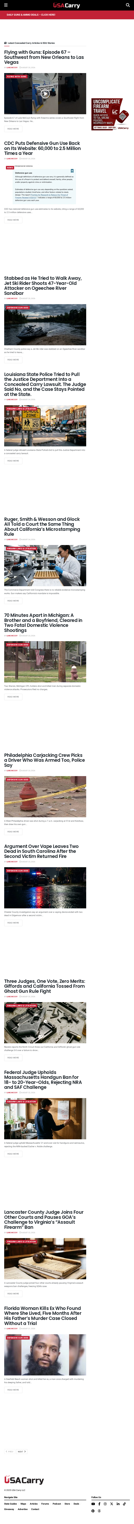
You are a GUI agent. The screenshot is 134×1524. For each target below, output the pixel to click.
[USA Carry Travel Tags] (110, 114)
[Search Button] (128, 5)
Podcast (57, 1503)
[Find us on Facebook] (99, 1504)
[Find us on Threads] (99, 1511)
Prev (10, 1451)
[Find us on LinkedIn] (118, 1504)
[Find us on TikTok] (124, 1504)
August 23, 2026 (28, 636)
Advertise (23, 1509)
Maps (23, 1503)
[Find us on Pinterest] (92, 1511)
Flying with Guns (16, 76)
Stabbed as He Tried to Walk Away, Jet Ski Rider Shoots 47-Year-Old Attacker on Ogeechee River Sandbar (43, 285)
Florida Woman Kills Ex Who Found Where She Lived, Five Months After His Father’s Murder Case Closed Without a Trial (42, 1316)
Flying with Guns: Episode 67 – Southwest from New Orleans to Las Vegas (44, 57)
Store (67, 1503)
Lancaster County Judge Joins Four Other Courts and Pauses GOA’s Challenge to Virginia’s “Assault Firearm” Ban (44, 1219)
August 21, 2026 (28, 1328)
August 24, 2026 (28, 399)
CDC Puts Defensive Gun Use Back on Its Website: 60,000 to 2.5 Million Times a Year (42, 148)
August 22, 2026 (28, 996)
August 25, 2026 (28, 67)
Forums (45, 1503)
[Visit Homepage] (66, 5)
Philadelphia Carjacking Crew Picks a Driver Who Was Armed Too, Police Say (44, 760)
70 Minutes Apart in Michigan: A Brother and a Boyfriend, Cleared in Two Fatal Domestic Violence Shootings (43, 622)
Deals (76, 1503)
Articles (34, 1503)
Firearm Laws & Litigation (21, 408)
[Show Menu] (6, 5)
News (10, 167)
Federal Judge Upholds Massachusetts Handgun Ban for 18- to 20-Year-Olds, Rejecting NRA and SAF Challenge (43, 1080)
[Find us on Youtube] (93, 1504)
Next (21, 1451)
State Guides (10, 1503)
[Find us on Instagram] (105, 1504)
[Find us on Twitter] (111, 1504)
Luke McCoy (12, 67)
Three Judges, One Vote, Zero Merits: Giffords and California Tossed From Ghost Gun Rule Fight (44, 986)
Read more (15, 128)
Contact (35, 1509)
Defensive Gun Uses (17, 307)
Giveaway (9, 1509)
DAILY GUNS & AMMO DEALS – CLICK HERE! (31, 15)
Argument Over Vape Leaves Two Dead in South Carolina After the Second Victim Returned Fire (41, 851)
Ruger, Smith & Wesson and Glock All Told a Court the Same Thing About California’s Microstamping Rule (42, 526)
